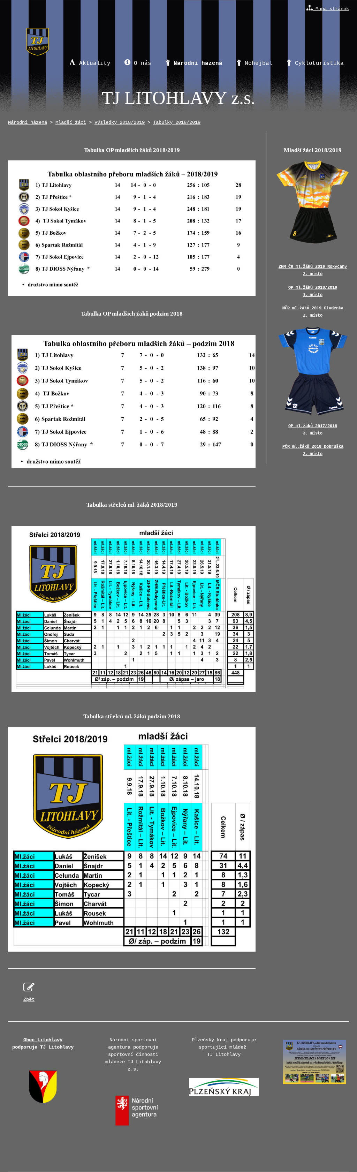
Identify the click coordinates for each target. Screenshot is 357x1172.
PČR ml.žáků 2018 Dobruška (312, 446)
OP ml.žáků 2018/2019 (312, 287)
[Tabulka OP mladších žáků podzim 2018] (135, 469)
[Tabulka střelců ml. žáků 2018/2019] (135, 692)
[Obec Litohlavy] (43, 1102)
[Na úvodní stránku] (37, 36)
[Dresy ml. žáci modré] (312, 370)
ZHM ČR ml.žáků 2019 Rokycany (313, 266)
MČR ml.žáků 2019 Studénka (312, 308)
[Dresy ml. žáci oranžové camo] (312, 202)
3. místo (312, 433)
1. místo (312, 295)
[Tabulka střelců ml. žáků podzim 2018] (132, 839)
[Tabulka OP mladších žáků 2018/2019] (132, 228)
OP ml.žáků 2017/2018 (312, 426)
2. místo (312, 274)
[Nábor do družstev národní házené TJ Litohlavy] (314, 1086)
